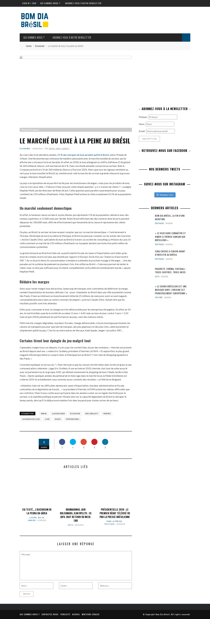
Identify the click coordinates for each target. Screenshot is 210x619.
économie (75, 413)
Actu (70, 525)
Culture (158, 297)
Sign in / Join (29, 3)
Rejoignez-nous (166, 195)
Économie (25, 148)
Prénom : (144, 116)
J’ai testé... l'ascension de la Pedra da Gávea (37, 511)
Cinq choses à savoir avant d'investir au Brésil (170, 253)
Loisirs (33, 517)
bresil (44, 413)
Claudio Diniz (58, 413)
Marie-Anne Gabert (59, 148)
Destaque (159, 223)
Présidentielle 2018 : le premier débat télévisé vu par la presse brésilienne (115, 513)
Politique (110, 524)
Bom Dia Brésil (163, 614)
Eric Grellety (91, 413)
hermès (107, 413)
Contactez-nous (50, 614)
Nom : (142, 124)
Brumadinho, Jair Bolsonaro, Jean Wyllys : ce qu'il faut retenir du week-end (76, 515)
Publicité (65, 614)
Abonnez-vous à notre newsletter (83, 3)
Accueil (76, 614)
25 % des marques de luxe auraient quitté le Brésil (83, 154)
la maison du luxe (31, 419)
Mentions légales (90, 614)
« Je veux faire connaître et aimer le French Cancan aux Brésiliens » (170, 236)
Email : (142, 131)
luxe (47, 419)
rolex (58, 419)
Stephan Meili (72, 419)
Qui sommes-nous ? (50, 3)
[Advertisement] (164, 77)
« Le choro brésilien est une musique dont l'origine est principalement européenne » (171, 290)
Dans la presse (114, 521)
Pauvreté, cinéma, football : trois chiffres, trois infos (170, 270)
